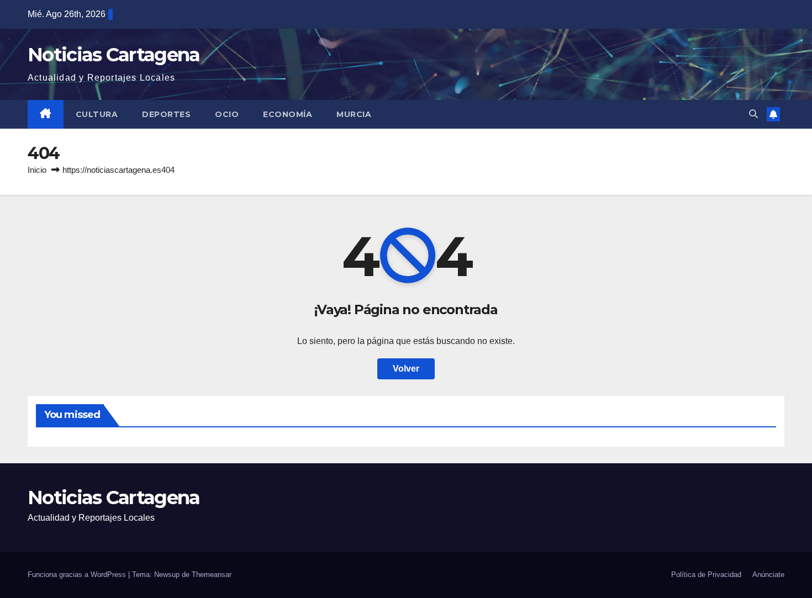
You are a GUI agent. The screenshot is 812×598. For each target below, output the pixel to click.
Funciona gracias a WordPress (78, 574)
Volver (406, 368)
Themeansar (211, 574)
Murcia (353, 114)
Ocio (227, 114)
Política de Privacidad (706, 574)
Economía (287, 114)
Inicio (37, 169)
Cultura (97, 114)
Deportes (166, 114)
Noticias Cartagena (113, 54)
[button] (753, 114)
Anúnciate (768, 574)
